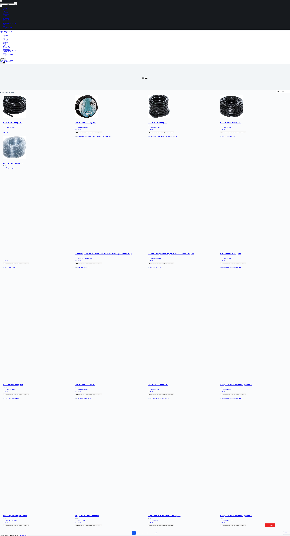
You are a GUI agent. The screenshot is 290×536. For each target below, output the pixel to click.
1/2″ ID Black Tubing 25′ (157, 123)
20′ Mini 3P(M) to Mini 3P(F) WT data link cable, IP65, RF (171, 254)
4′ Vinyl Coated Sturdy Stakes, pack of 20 (236, 385)
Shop (4, 53)
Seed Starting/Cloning (11, 520)
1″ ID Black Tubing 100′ (12, 123)
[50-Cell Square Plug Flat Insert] (38, 454)
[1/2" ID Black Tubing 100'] (110, 106)
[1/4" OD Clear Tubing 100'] (38, 147)
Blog (4, 36)
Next (286, 532)
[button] (270, 525)
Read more (5, 132)
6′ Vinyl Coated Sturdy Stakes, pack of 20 (236, 516)
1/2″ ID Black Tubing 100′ (85, 123)
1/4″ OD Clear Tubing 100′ (13, 163)
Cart (4, 38)
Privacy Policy (6, 49)
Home (4, 43)
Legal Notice (6, 45)
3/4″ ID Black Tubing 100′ (13, 385)
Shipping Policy (7, 51)
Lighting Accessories (156, 258)
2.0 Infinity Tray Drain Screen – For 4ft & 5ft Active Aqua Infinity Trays (103, 254)
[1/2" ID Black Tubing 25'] (183, 106)
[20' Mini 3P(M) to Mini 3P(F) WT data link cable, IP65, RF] (183, 192)
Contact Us (5, 42)
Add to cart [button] (78, 129)
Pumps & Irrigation (10, 127)
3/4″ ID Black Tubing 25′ (85, 385)
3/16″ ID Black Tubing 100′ (230, 254)
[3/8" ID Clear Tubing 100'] (183, 323)
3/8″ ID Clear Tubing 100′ (158, 385)
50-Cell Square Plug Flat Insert (15, 516)
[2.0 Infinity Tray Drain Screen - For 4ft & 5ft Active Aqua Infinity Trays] (110, 192)
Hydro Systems (82, 520)
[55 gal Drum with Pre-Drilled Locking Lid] (183, 454)
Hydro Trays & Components (85, 258)
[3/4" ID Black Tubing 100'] (38, 323)
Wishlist (5, 55)
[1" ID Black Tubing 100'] (38, 106)
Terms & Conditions (8, 54)
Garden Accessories (227, 389)
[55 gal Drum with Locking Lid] (110, 454)
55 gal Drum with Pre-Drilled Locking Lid (164, 516)
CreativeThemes (24, 535)
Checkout (5, 39)
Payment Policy (6, 47)
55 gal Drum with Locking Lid (87, 516)
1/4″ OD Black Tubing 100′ (230, 123)
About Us (5, 35)
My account (6, 46)
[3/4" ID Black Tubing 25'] (110, 323)
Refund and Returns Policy (9, 50)
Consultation (6, 40)
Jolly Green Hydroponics (6, 32)
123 (156, 533)
